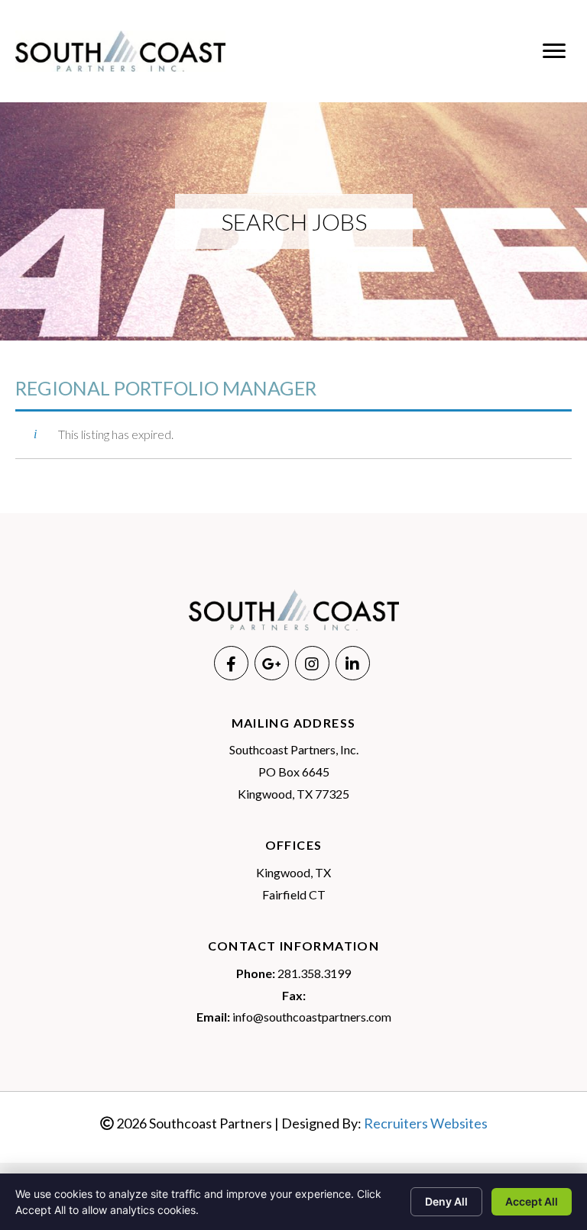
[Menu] (554, 51)
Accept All (531, 1201)
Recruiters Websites (426, 1123)
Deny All (446, 1201)
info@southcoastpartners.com (311, 1016)
